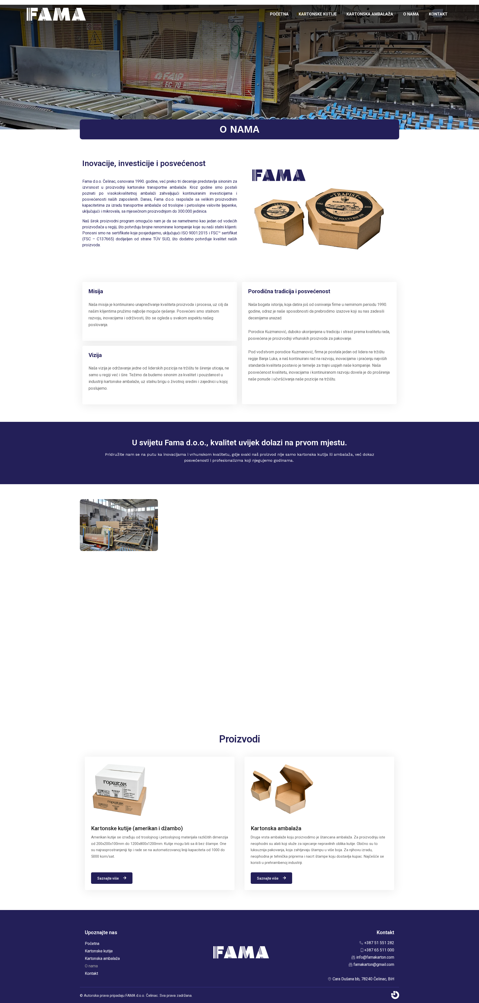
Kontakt (438, 14)
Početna (279, 14)
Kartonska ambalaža (370, 14)
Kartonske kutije (318, 14)
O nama (411, 14)
